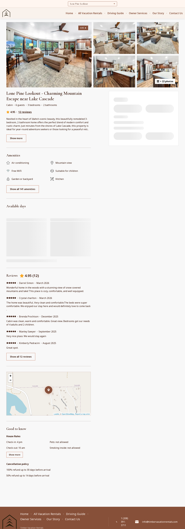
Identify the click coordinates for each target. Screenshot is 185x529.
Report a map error (82, 414)
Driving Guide (115, 13)
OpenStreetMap (68, 414)
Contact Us (176, 13)
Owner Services (138, 13)
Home (69, 13)
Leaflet (56, 414)
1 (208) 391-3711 (124, 522)
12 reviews (25, 112)
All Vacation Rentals (90, 13)
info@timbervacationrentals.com (159, 521)
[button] (52, 397)
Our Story (158, 13)
